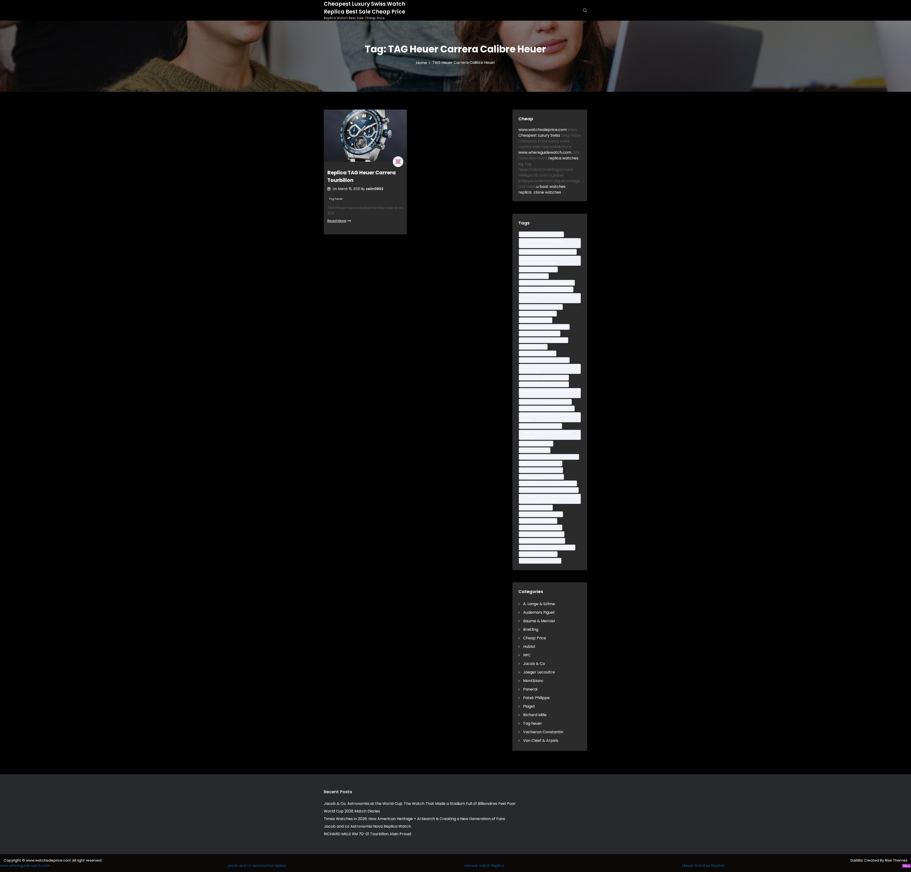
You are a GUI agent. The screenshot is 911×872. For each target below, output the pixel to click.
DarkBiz (857, 860)
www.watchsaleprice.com (542, 129)
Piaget (529, 706)
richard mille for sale (536, 443)
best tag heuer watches (538, 269)
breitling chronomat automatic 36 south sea (546, 298)
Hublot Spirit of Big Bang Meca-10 (545, 402)
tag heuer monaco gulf (538, 554)
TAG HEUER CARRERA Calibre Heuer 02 (548, 483)
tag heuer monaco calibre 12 (542, 541)
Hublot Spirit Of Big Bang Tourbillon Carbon (546, 417)
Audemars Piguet (539, 612)
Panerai (530, 689)
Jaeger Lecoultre (539, 672)
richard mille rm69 (534, 450)
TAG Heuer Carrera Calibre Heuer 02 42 (548, 490)
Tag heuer (336, 199)
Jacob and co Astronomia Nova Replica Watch (367, 826)
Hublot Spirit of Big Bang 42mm (544, 384)
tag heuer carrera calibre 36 (541, 477)
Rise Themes (896, 860)
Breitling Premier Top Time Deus (543, 340)
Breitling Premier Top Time (539, 333)
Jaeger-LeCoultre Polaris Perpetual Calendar (546, 435)
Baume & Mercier (539, 621)
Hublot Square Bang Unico (540, 426)
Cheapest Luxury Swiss (539, 135)
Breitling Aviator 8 (533, 276)
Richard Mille (535, 715)
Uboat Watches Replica (703, 865)
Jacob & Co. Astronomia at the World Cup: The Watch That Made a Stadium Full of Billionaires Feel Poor (420, 803)
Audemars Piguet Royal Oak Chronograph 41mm (541, 243)
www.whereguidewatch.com (544, 152)
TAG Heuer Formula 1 (535, 508)
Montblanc (533, 680)
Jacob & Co (534, 663)
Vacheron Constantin (543, 732)
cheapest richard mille (537, 353)
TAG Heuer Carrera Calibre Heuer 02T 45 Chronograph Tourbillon (549, 499)
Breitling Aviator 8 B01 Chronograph (546, 283)
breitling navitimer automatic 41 (544, 327)
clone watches (548, 192)
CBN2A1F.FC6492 (533, 347)
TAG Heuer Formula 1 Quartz (541, 514)
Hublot (529, 646)
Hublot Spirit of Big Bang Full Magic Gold (546, 393)
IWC (527, 655)
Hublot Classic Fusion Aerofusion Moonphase (545, 369)
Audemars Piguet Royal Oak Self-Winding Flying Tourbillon (545, 260)
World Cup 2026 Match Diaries (352, 811)
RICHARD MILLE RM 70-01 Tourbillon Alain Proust (368, 834)
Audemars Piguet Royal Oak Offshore (547, 252)
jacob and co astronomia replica (257, 865)
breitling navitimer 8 (535, 320)
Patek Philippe (536, 697)
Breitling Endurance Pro (537, 313)
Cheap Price (534, 638)
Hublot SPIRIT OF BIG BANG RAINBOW (546, 408)
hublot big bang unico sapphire (544, 360)
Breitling (530, 629)
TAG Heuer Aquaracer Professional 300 (549, 457)
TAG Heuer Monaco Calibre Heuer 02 (547, 547)
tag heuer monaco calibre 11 (541, 534)
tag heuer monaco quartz (540, 561)
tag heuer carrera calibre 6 (540, 463)
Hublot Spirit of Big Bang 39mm (544, 378)
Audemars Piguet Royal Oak (541, 234)
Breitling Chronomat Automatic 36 (546, 289)
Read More (336, 220)
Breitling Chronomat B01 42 (540, 307)
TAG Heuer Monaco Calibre (540, 527)
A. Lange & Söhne (539, 604)
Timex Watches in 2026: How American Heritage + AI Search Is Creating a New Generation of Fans (414, 818)
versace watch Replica (484, 865)
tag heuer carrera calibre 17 (541, 470)
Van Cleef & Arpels (540, 740)
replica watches (563, 158)
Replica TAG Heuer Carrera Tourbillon (361, 176)
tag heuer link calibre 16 (538, 521)
